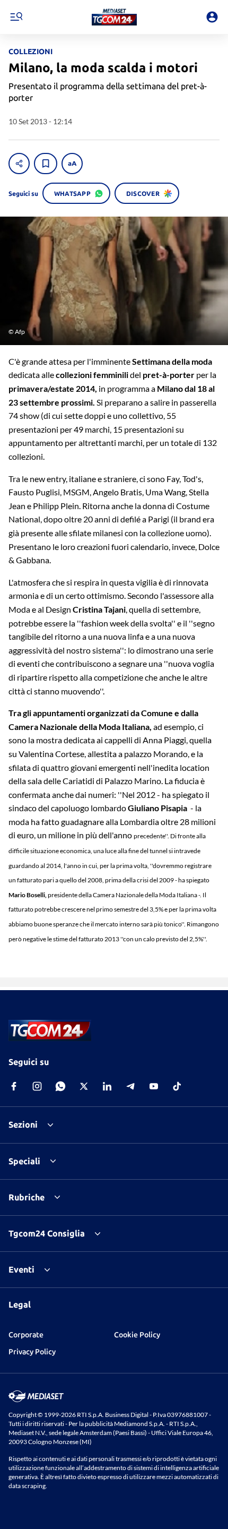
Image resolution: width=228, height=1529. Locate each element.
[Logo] (114, 16)
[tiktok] (177, 1086)
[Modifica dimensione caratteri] (72, 163)
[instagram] (37, 1086)
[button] (114, 16)
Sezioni (23, 1124)
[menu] (15, 17)
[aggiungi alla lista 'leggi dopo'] (45, 163)
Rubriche (26, 1197)
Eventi (21, 1269)
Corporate (25, 1334)
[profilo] (212, 17)
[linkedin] (107, 1086)
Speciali (24, 1161)
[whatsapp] (60, 1086)
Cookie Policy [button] (137, 1334)
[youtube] (153, 1086)
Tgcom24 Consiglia (46, 1233)
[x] (83, 1086)
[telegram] (130, 1086)
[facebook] (13, 1086)
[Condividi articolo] (19, 163)
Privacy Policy (32, 1351)
